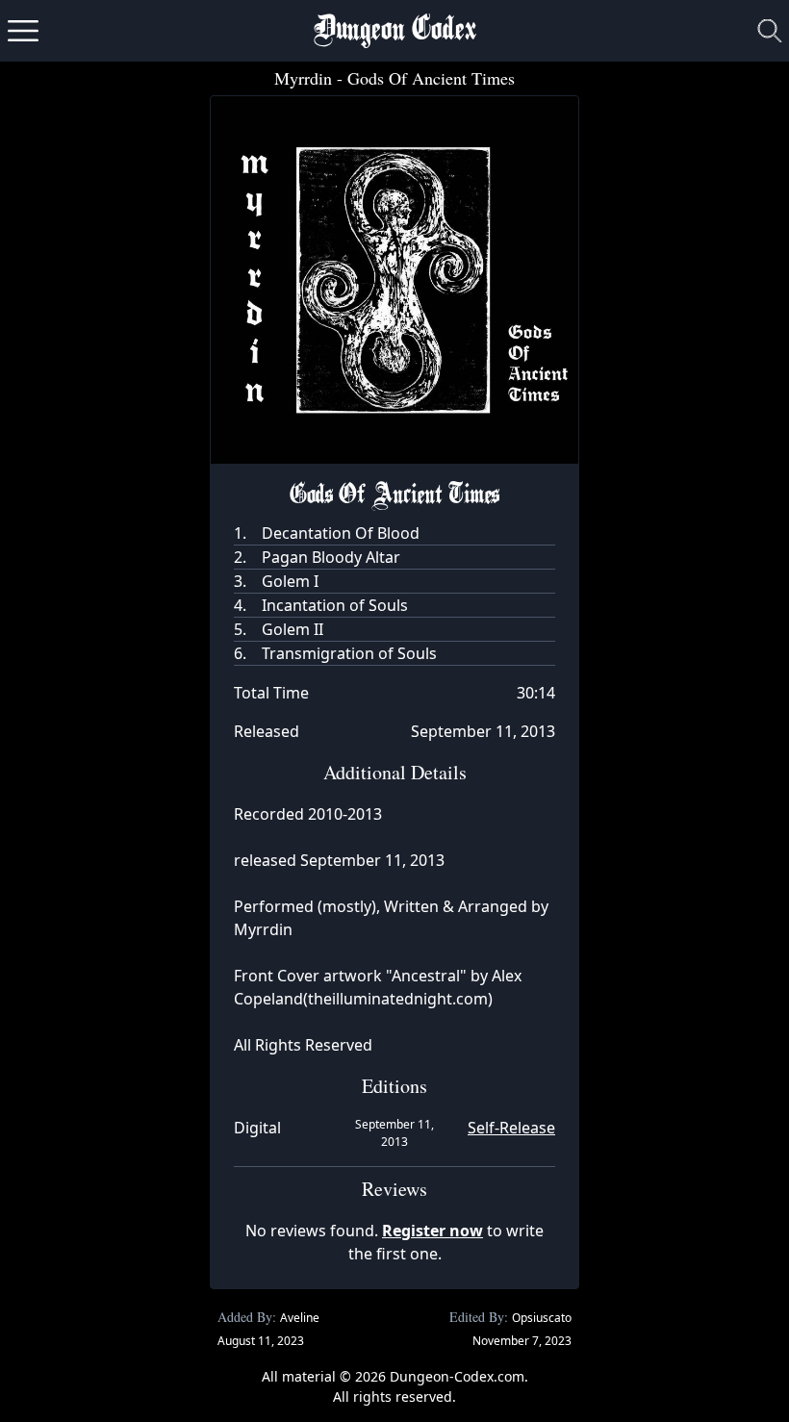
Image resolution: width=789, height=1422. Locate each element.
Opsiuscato (542, 1317)
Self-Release (511, 1127)
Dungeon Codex (395, 31)
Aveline (299, 1317)
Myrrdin (303, 77)
